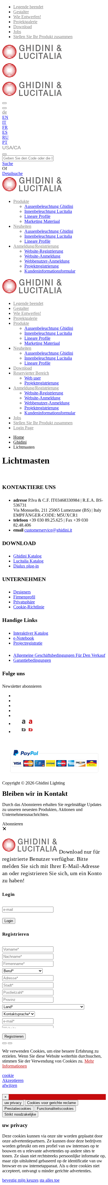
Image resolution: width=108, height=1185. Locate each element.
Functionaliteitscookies (55, 1108)
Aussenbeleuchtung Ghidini (48, 206)
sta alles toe (50, 1180)
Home (18, 437)
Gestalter (21, 11)
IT (4, 122)
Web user (32, 378)
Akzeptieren (13, 1080)
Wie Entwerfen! (27, 16)
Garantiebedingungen (32, 660)
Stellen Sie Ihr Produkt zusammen (43, 36)
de (4, 112)
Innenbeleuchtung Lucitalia (48, 211)
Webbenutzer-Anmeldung (47, 261)
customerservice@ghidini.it (48, 530)
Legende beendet (28, 6)
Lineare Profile (37, 216)
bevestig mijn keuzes (20, 1180)
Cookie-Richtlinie (28, 607)
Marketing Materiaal (42, 221)
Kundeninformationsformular (49, 271)
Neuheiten (22, 226)
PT (4, 142)
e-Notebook (23, 638)
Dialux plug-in (26, 566)
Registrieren (14, 1036)
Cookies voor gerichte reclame (51, 1103)
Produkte (21, 201)
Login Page (23, 427)
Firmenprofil (24, 597)
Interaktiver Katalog (30, 633)
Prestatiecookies (17, 1108)
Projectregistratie (27, 643)
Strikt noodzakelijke (20, 1114)
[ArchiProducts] (23, 723)
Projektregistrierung (41, 266)
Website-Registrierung (43, 251)
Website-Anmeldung (42, 256)
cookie (8, 1075)
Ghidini (20, 442)
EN (5, 117)
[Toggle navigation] (4, 154)
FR (5, 127)
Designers (22, 592)
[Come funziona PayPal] (54, 775)
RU (5, 137)
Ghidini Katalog (27, 556)
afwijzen (9, 1085)
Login (8, 921)
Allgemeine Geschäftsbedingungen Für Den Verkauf (59, 655)
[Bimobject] (23, 731)
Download (22, 26)
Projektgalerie (25, 21)
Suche (7, 163)
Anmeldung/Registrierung (36, 246)
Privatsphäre (24, 602)
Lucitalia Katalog (28, 561)
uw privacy (13, 1103)
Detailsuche (12, 173)
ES (4, 132)
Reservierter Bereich (31, 373)
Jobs (17, 31)
